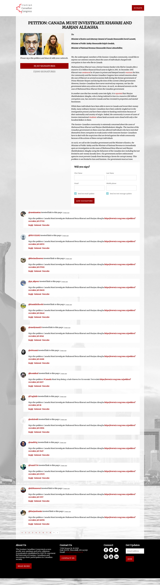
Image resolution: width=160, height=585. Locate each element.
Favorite (45, 225)
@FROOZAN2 (34, 235)
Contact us (68, 558)
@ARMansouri (34, 488)
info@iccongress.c (73, 552)
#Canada (47, 379)
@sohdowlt (33, 419)
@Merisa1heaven (35, 258)
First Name (78, 173)
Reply (30, 225)
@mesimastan (34, 212)
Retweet (37, 225)
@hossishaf (33, 373)
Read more (24, 566)
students (92, 117)
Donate (138, 8)
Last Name (110, 173)
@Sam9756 (33, 465)
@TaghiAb (33, 396)
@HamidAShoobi (35, 304)
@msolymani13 (35, 327)
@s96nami (33, 350)
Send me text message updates (121, 194)
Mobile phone (111, 183)
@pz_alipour (33, 281)
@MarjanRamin (35, 511)
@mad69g (33, 442)
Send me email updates (86, 194)
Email (76, 183)
